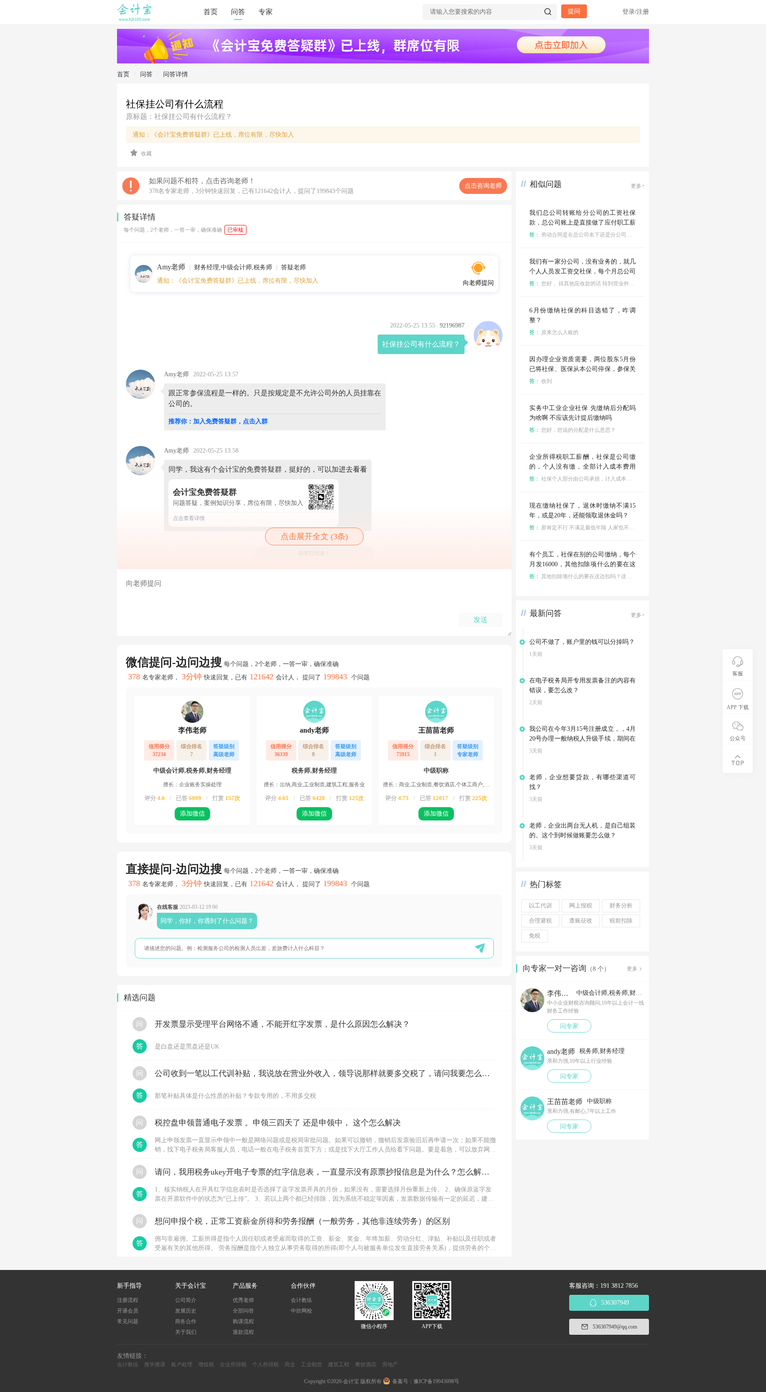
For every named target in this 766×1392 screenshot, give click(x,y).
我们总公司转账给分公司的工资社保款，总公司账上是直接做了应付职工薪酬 (582, 222)
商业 (290, 1364)
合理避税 (540, 921)
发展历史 (185, 1311)
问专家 (569, 1026)
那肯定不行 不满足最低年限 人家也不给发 (584, 527)
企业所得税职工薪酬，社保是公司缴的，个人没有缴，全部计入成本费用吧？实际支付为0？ (582, 466)
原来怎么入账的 (553, 332)
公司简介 (185, 1300)
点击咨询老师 (483, 185)
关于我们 (185, 1332)
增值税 (206, 1364)
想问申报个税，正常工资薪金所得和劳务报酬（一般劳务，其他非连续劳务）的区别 (302, 1221)
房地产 (390, 1364)
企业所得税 (233, 1364)
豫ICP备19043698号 (436, 1381)
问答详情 (175, 74)
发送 (480, 619)
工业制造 (311, 1364)
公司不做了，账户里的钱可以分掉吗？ (582, 642)
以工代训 (540, 906)
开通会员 (127, 1311)
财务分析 (621, 906)
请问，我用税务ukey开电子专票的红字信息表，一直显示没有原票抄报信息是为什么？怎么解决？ (325, 1171)
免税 (534, 936)
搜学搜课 (154, 1364)
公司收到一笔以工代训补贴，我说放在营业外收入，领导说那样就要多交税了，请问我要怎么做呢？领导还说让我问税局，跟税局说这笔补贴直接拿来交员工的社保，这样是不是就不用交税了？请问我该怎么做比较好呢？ (325, 1073)
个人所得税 (265, 1364)
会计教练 (301, 1300)
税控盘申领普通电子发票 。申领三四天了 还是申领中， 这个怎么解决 (278, 1122)
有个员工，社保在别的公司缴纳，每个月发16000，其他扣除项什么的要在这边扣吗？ (582, 564)
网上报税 (580, 906)
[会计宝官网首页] (135, 19)
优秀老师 (243, 1300)
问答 (238, 12)
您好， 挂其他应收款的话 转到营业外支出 (584, 283)
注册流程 (127, 1300)
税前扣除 (621, 921)
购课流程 (243, 1321)
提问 (574, 11)
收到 (540, 381)
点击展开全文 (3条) (314, 536)
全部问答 (243, 1311)
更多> (638, 186)
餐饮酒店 (365, 1364)
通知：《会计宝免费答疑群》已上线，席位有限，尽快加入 (213, 134)
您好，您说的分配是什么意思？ (572, 430)
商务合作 (185, 1321)
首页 (210, 12)
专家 (265, 12)
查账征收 (580, 921)
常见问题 (127, 1321)
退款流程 (243, 1332)
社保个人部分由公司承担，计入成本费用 (583, 479)
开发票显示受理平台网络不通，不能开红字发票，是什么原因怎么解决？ (282, 1024)
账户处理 (181, 1364)
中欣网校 (301, 1311)
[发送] (479, 948)
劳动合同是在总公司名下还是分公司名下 (583, 235)
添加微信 (192, 813)
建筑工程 (338, 1364)
